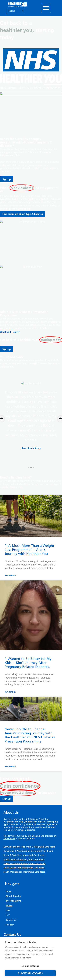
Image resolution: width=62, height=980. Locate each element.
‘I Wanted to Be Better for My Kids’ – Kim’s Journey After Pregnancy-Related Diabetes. (28, 663)
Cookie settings (30, 965)
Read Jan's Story (31, 448)
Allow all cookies (30, 973)
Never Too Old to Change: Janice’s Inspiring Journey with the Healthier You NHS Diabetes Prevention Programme (30, 735)
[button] (46, 8)
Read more (10, 575)
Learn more (25, 958)
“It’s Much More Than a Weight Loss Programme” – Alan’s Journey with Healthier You (29, 550)
